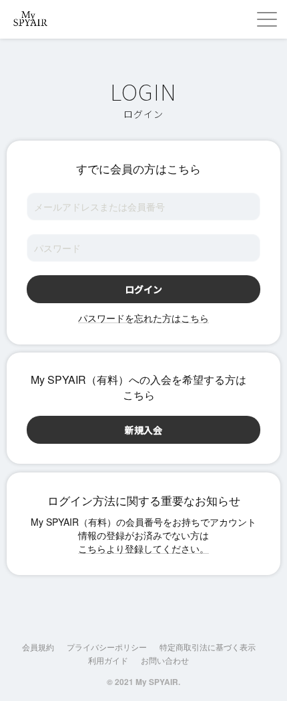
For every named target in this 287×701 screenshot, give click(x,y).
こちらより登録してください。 (143, 548)
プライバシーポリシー (107, 646)
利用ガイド (108, 660)
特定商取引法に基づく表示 (208, 646)
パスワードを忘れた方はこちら (143, 318)
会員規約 (38, 646)
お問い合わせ (165, 660)
